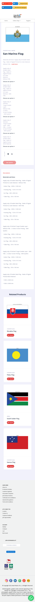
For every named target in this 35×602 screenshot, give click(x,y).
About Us (5, 487)
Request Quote (23, 3)
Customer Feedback (7, 515)
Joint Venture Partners (8, 495)
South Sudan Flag (13, 419)
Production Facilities (7, 489)
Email (16, 3)
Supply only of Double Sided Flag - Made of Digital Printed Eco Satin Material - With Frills (7, 85)
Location (5, 511)
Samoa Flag (11, 462)
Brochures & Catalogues (20, 7)
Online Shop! (16, 20)
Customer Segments (7, 491)
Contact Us (5, 513)
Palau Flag (10, 375)
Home (6, 20)
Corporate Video (8, 7)
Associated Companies (8, 493)
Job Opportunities (7, 517)
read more (14, 64)
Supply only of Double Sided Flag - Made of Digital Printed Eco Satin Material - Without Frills (7, 69)
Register (28, 20)
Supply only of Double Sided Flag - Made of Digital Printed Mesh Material (7, 137)
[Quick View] (17, 311)
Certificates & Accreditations (9, 497)
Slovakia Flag (11, 331)
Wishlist (4, 527)
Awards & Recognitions (8, 500)
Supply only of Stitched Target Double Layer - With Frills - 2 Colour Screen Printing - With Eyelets (7, 120)
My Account (5, 533)
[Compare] (12, 154)
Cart (3, 531)
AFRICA (8, 416)
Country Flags (7, 50)
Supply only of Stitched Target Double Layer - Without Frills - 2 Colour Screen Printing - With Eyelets (7, 102)
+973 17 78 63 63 (8, 3)
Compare (5, 529)
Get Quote (9, 162)
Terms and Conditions (8, 502)
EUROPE (13, 50)
